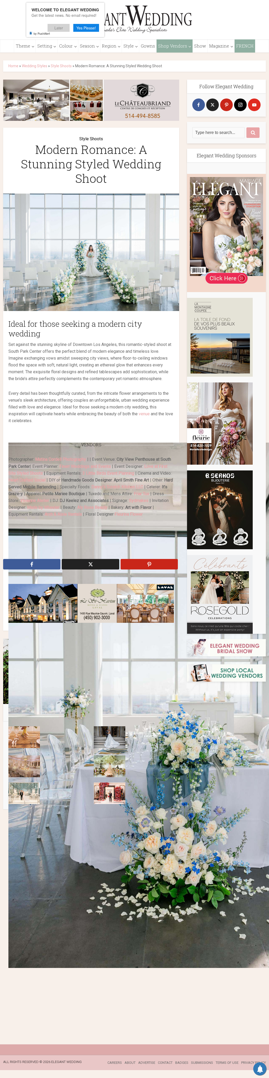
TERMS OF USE (227, 1063)
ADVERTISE (146, 1063)
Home (13, 66)
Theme (23, 46)
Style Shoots (61, 66)
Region (109, 46)
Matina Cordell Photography (60, 459)
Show (200, 46)
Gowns (148, 46)
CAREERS (114, 1063)
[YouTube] (254, 105)
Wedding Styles (34, 66)
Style (128, 46)
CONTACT (165, 1063)
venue (144, 413)
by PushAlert (42, 33)
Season (87, 46)
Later (58, 27)
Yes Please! (86, 27)
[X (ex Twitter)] (212, 105)
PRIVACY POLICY (253, 1063)
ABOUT (130, 1063)
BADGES (181, 1063)
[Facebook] (198, 105)
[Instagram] (240, 105)
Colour (66, 46)
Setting (44, 46)
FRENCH (245, 46)
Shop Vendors (172, 46)
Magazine (219, 46)
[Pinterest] (226, 105)
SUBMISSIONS (202, 1063)
